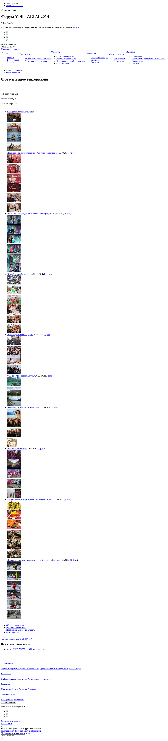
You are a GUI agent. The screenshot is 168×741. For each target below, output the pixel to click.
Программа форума (99, 57)
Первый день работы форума (20, 335)
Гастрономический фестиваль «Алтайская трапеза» (30, 499)
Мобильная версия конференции (15, 733)
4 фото (47, 335)
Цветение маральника (66, 59)
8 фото (67, 499)
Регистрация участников (36, 61)
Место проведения (117, 54)
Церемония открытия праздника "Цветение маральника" (32, 153)
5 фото (30, 112)
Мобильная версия (14, 5)
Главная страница (14, 70)
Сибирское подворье (16, 112)
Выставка (130, 52)
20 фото (67, 213)
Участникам (24, 54)
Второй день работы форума (20, 274)
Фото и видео (13, 60)
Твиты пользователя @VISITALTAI (17, 639)
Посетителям (137, 61)
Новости (10, 57)
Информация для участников (38, 59)
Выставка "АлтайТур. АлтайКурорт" (23, 407)
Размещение (119, 61)
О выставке (137, 56)
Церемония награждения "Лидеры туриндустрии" (29, 213)
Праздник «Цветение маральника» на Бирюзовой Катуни (33, 560)
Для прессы (137, 63)
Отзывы (10, 62)
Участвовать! (159, 59)
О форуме (55, 52)
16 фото (73, 560)
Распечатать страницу (11, 721)
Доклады (95, 62)
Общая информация (65, 56)
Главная (5, 53)
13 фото (47, 274)
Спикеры (95, 60)
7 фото (72, 153)
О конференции (13, 73)
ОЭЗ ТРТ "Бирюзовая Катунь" (21, 376)
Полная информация (10, 49)
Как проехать (120, 59)
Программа (91, 53)
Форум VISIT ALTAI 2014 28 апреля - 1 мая (25, 649)
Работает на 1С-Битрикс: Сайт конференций (21, 731)
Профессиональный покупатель (70, 61)
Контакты (148, 59)
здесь (76, 27)
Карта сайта (6, 723)
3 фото (49, 376)
